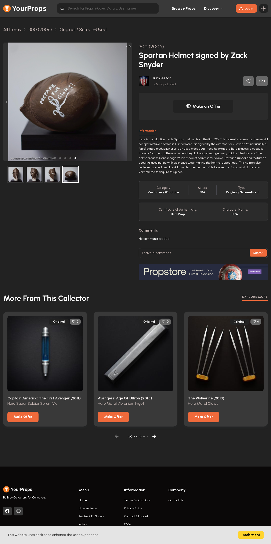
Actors (83, 524)
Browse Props (184, 8)
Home (83, 500)
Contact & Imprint (136, 516)
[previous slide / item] (6, 102)
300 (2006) (151, 46)
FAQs (127, 524)
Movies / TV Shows (91, 516)
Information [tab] (147, 131)
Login (249, 8)
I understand (251, 535)
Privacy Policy (133, 508)
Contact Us (175, 500)
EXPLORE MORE (255, 297)
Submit (258, 253)
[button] (60, 158)
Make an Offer (207, 106)
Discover (211, 8)
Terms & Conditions (137, 500)
